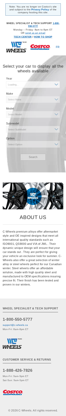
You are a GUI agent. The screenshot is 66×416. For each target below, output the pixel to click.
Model (10, 108)
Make (9, 93)
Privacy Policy (40, 9)
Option (10, 138)
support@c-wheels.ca (15, 325)
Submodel (12, 123)
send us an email (35, 33)
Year (9, 78)
